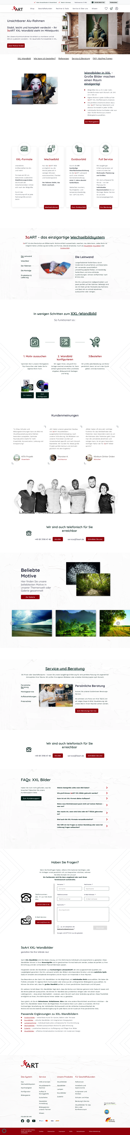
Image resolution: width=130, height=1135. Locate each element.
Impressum (62, 1131)
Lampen (60, 1089)
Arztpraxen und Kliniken (81, 1092)
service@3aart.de (43, 922)
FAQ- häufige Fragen (102, 58)
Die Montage (26, 270)
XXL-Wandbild (24, 58)
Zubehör (27, 1028)
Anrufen (58, 539)
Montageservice (27, 692)
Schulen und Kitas (82, 1097)
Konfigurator (25, 1091)
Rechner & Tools (62, 8)
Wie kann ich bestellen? (45, 58)
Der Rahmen (26, 266)
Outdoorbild (64, 248)
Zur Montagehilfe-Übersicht (88, 721)
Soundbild (97, 246)
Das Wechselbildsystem (28, 1083)
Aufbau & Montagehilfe (44, 1092)
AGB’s (70, 1131)
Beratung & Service (82, 1101)
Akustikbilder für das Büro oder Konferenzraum (83, 1107)
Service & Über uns (80, 8)
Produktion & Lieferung (26, 276)
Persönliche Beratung (25, 686)
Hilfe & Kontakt (44, 1082)
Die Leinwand (26, 256)
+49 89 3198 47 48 (99, 2)
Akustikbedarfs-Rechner (45, 1086)
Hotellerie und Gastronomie (80, 1086)
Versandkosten (81, 1131)
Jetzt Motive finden (16, 47)
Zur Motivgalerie (92, 121)
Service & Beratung (81, 58)
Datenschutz (51, 1131)
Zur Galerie (30, 597)
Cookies (41, 1131)
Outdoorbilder (29, 1017)
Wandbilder (61, 1085)
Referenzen (63, 58)
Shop (32, 8)
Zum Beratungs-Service (86, 710)
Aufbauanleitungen (28, 696)
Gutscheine (43, 1097)
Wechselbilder (29, 1025)
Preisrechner (113, 2)
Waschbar (25, 261)
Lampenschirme (30, 1023)
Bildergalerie (25, 1095)
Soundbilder (28, 1020)
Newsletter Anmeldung (43, 1102)
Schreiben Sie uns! (95, 539)
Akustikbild (88, 246)
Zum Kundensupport (31, 798)
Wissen (94, 8)
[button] (4, 1131)
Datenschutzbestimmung (65, 929)
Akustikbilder (29, 1031)
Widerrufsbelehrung (94, 1131)
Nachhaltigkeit (26, 1088)
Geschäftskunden (45, 8)
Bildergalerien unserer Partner (45, 1108)
